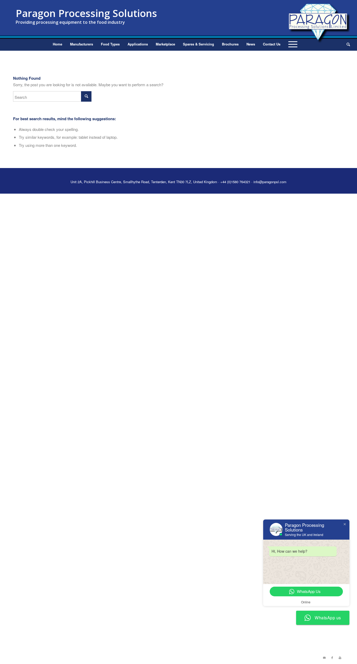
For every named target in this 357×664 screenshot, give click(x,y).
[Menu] (293, 44)
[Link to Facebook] (332, 657)
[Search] (346, 44)
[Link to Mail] (324, 657)
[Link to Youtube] (340, 657)
